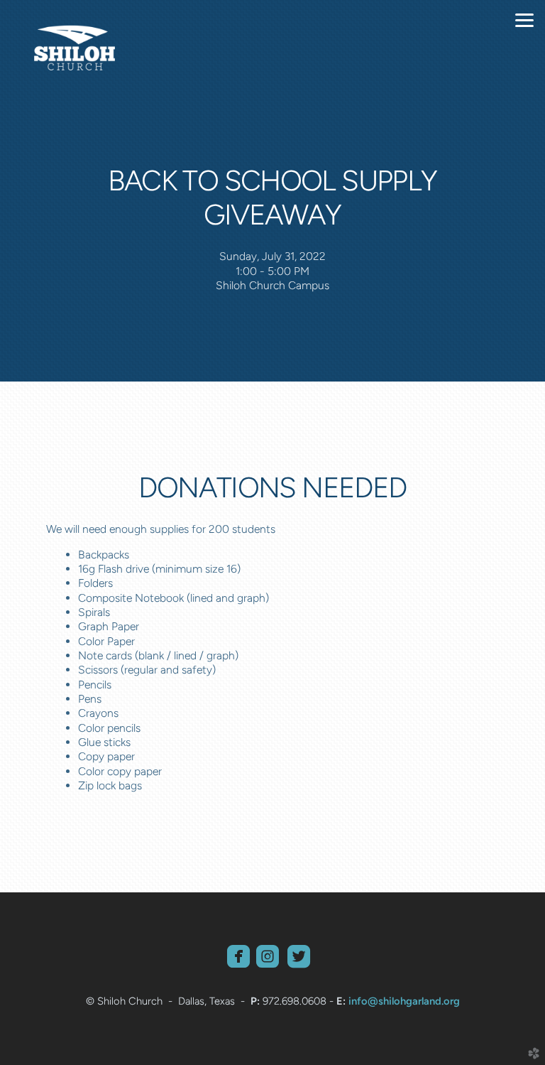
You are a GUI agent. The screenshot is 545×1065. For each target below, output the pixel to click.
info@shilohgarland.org (404, 1001)
